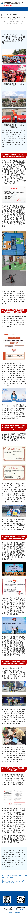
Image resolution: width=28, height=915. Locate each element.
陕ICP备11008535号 (18, 909)
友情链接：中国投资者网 (14, 912)
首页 (11, 14)
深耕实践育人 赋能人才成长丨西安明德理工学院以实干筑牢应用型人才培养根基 (14, 881)
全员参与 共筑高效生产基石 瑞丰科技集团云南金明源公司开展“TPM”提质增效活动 (14, 876)
